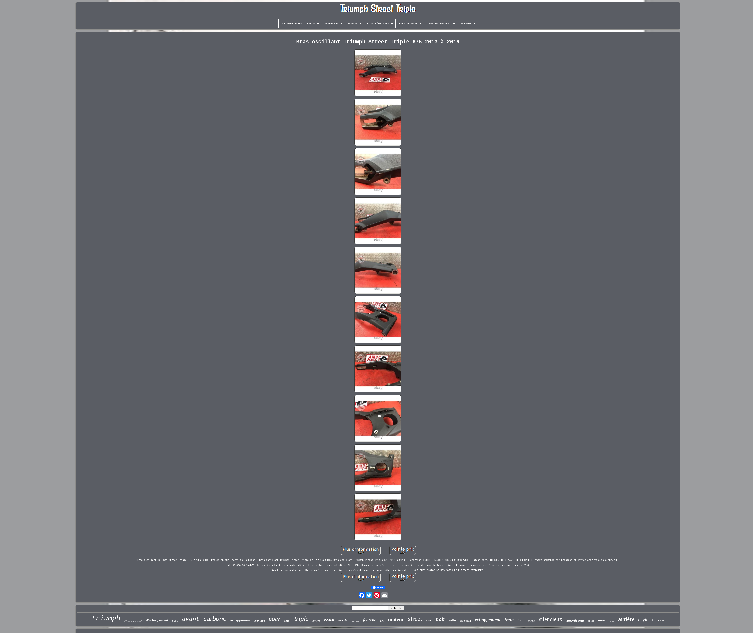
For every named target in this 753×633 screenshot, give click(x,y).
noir (440, 619)
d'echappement (133, 621)
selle (452, 620)
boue (175, 620)
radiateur (355, 621)
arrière (626, 619)
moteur (396, 619)
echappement (488, 619)
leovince (259, 620)
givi (382, 620)
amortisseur (575, 620)
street (415, 618)
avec (612, 621)
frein (509, 619)
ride (429, 620)
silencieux (550, 619)
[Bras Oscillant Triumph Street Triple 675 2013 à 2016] (378, 73)
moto (602, 620)
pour (274, 618)
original (531, 620)
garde (343, 620)
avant (191, 619)
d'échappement (157, 620)
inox (521, 620)
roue (329, 620)
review (287, 620)
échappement (240, 620)
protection (465, 620)
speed (591, 620)
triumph (106, 618)
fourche (369, 619)
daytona (645, 619)
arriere (316, 620)
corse (660, 620)
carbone (215, 618)
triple (301, 618)
